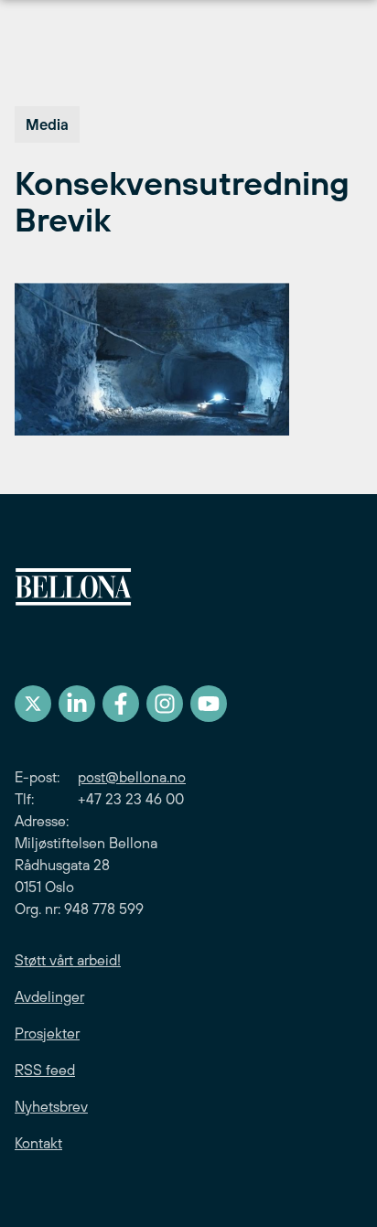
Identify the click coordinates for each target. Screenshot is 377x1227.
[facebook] (120, 703)
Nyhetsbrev (51, 1106)
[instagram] (164, 703)
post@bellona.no (132, 777)
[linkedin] (77, 703)
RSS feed (45, 1069)
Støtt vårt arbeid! (68, 960)
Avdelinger (49, 996)
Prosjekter (47, 1033)
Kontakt (38, 1143)
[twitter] (33, 703)
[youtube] (208, 703)
